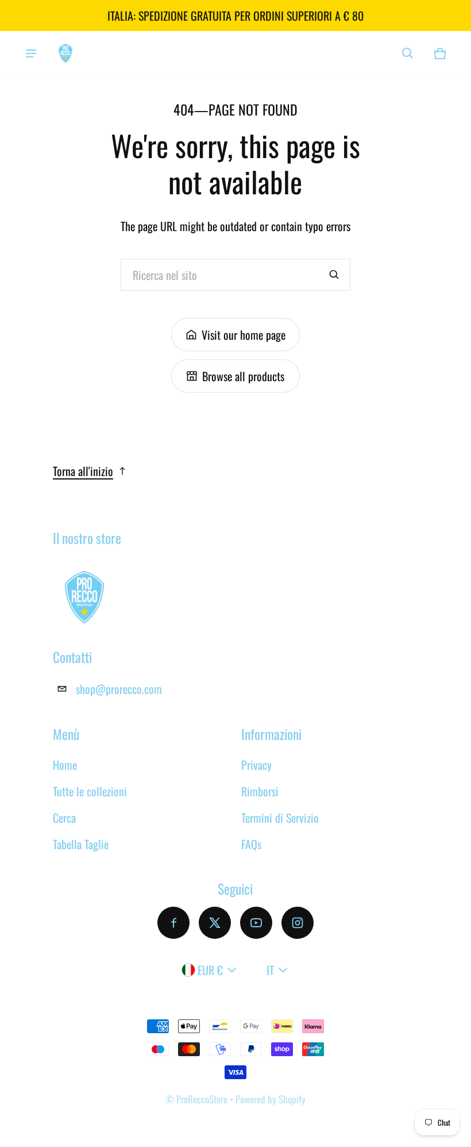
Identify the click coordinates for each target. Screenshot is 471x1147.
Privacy (256, 764)
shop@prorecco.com (119, 688)
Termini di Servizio (280, 817)
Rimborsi (260, 791)
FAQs (251, 844)
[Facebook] (173, 923)
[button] (408, 53)
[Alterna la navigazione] (31, 53)
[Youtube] (256, 923)
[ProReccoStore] (65, 53)
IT (270, 970)
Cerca (64, 817)
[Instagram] (297, 923)
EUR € (210, 970)
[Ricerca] (334, 275)
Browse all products (243, 376)
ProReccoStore (201, 1099)
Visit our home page (243, 334)
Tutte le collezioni (90, 791)
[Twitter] (215, 923)
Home (65, 764)
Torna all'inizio (83, 470)
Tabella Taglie (81, 844)
